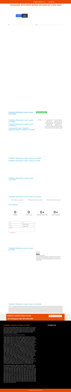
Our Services (24, 16)
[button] (36, 256)
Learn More (19, 15)
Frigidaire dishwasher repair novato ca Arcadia (20, 113)
